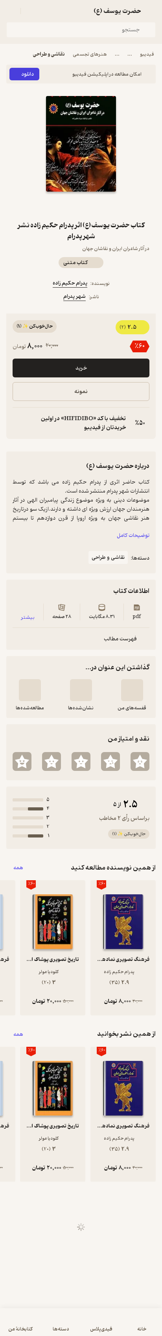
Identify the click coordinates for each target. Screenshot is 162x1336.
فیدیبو (147, 54)
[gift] (81, 206)
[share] (62, 206)
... (129, 54)
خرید (81, 368)
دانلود (27, 74)
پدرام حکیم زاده (70, 283)
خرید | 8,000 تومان (81, 1326)
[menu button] (11, 11)
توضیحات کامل (133, 535)
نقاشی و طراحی (49, 54)
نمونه (81, 392)
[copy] (19, 423)
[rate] (140, 761)
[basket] (30, 11)
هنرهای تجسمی (90, 54)
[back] (151, 11)
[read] (30, 690)
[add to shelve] (132, 690)
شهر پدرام (74, 296)
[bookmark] (100, 206)
